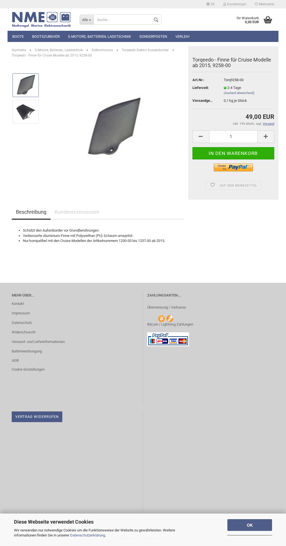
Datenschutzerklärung (87, 535)
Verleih (182, 36)
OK (250, 525)
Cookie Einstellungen (28, 369)
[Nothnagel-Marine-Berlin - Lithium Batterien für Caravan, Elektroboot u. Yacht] (41, 19)
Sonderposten (153, 36)
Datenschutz (22, 323)
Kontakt (18, 304)
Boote (18, 36)
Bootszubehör (46, 36)
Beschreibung (31, 212)
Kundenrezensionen (77, 212)
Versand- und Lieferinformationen (38, 342)
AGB (15, 360)
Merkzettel (266, 4)
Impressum (21, 313)
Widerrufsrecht (23, 332)
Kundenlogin (236, 4)
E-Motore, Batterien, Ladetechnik (99, 36)
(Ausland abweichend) (239, 93)
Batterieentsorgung (27, 351)
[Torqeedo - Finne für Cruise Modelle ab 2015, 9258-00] (113, 125)
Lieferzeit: (200, 88)
